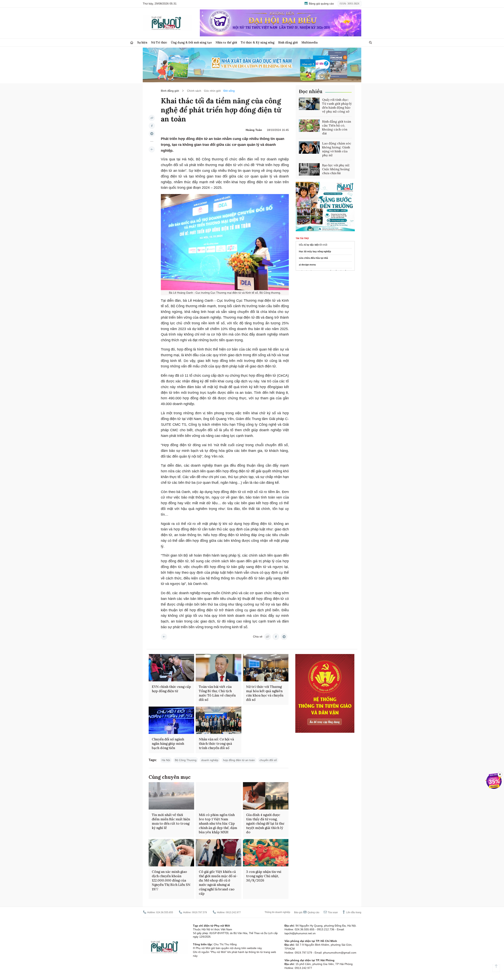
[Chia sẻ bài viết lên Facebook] (152, 126)
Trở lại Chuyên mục (164, 637)
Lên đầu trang (353, 912)
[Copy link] (152, 118)
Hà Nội (166, 760)
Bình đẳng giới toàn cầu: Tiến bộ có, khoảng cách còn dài (336, 127)
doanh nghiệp (209, 760)
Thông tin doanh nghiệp (277, 912)
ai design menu (307, 265)
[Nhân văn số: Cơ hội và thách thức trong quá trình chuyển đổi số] (218, 720)
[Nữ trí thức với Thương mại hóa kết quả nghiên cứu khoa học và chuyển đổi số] (265, 667)
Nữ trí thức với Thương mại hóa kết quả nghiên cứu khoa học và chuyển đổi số (264, 693)
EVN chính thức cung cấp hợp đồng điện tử (171, 689)
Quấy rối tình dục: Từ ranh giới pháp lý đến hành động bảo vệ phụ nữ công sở (337, 105)
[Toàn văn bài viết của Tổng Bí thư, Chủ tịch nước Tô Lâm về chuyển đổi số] (218, 667)
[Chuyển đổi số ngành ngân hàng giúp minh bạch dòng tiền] (171, 720)
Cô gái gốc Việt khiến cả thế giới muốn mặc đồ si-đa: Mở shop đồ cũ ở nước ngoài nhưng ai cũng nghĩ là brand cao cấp (218, 883)
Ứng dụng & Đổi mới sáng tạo (191, 42)
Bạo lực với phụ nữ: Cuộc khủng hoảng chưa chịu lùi (336, 169)
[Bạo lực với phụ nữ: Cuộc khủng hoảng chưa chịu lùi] (309, 169)
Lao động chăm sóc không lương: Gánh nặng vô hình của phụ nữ (336, 149)
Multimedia (309, 42)
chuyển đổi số (268, 760)
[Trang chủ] (131, 42)
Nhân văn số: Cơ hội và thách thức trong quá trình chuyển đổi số (216, 743)
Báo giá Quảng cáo (306, 912)
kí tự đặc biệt (311, 244)
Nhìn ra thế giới (226, 42)
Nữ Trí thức (159, 42)
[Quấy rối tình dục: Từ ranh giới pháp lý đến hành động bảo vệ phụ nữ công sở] (309, 104)
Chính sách (194, 90)
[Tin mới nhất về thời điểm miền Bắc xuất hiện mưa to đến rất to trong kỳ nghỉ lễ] (171, 795)
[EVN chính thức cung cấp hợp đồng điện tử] (171, 667)
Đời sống (229, 90)
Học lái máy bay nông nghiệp (315, 251)
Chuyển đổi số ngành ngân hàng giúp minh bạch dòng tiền (168, 743)
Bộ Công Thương (185, 760)
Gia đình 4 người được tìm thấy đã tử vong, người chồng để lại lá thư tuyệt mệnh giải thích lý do (265, 823)
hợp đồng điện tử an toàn (239, 760)
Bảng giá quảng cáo (321, 3)
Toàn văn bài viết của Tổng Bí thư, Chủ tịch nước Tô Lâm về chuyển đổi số (217, 693)
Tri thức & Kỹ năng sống (257, 42)
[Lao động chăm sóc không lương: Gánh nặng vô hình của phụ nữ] (309, 147)
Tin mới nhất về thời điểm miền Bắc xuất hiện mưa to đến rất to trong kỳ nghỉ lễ (171, 821)
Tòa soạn (332, 912)
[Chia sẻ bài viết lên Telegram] (152, 133)
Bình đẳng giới (288, 42)
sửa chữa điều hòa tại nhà (313, 258)
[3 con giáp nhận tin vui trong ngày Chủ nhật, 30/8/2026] (265, 852)
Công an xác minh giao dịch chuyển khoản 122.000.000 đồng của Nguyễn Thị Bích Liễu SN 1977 (171, 880)
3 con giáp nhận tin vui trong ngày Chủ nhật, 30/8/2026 (263, 876)
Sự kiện (142, 42)
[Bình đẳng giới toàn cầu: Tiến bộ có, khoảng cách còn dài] (309, 125)
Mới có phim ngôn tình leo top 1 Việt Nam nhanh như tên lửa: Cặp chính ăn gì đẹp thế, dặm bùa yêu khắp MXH (218, 823)
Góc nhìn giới (212, 90)
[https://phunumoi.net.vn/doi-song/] (152, 149)
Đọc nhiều (310, 91)
